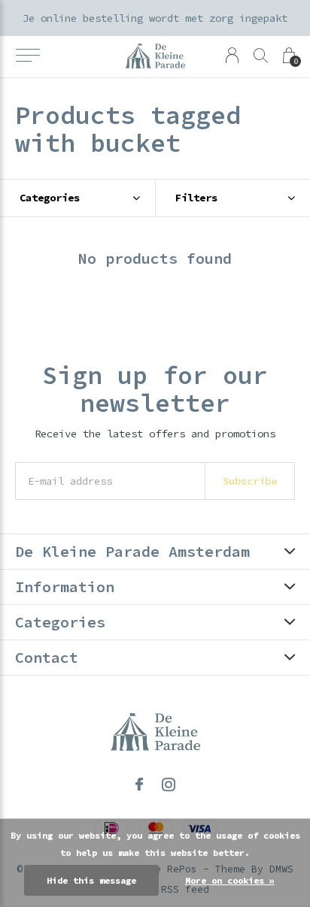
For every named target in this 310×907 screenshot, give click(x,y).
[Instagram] (168, 784)
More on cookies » (230, 880)
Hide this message (91, 880)
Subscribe (250, 481)
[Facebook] (139, 784)
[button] (27, 55)
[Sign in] (232, 55)
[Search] (261, 55)
